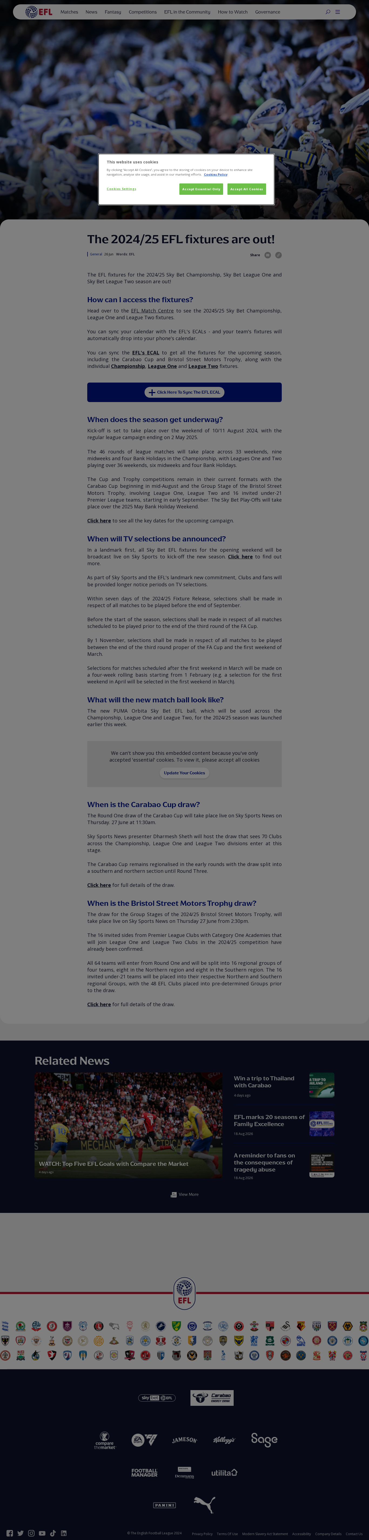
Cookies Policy (215, 174)
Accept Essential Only (201, 189)
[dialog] (186, 179)
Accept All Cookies (246, 189)
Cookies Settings (121, 189)
